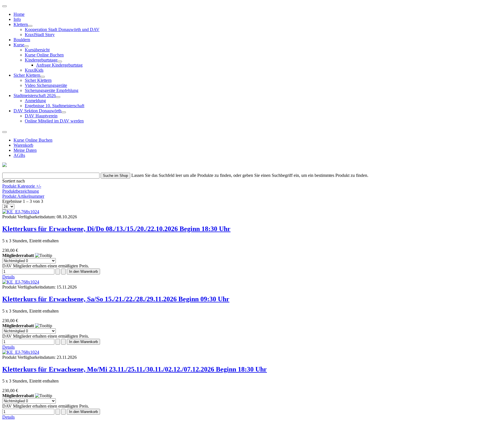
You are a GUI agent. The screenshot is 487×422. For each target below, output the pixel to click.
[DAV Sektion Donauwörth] (63, 112)
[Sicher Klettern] (42, 77)
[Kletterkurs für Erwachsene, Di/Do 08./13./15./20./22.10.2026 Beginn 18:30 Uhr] (20, 211)
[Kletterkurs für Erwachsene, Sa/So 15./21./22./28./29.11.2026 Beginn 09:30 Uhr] (20, 282)
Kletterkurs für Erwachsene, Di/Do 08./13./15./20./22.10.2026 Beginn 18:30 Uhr (116, 228)
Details (8, 276)
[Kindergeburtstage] (59, 61)
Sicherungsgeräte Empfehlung (51, 90)
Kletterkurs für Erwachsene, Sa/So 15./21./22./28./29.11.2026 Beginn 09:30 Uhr (115, 299)
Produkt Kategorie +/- (21, 186)
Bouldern (22, 39)
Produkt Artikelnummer (23, 196)
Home (19, 14)
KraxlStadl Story (40, 34)
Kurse (19, 44)
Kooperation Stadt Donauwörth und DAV (62, 29)
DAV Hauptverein (41, 115)
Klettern (21, 24)
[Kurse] (26, 46)
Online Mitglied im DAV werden (54, 120)
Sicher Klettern (27, 75)
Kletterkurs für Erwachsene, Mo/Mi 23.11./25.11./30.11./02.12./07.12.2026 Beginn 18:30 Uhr (134, 369)
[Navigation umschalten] (4, 6)
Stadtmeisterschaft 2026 (35, 95)
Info (17, 19)
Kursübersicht (37, 49)
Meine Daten (25, 150)
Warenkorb (23, 145)
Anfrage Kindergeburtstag (59, 65)
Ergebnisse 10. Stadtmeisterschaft (54, 105)
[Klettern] (30, 26)
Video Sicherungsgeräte (46, 85)
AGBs (19, 155)
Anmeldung (35, 100)
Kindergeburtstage (41, 60)
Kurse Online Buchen (44, 54)
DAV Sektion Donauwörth (37, 110)
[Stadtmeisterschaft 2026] (58, 97)
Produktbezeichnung (20, 191)
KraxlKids (34, 70)
